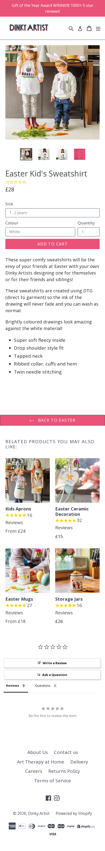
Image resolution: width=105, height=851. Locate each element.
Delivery (79, 762)
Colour (11, 223)
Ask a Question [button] (54, 675)
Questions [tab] (43, 685)
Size (9, 204)
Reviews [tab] (12, 685)
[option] (26, 154)
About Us (37, 752)
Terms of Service (52, 780)
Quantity (86, 223)
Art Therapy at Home (40, 762)
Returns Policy (64, 771)
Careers (33, 771)
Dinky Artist (39, 813)
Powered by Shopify (74, 813)
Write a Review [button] (55, 663)
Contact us (66, 752)
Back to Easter (56, 420)
